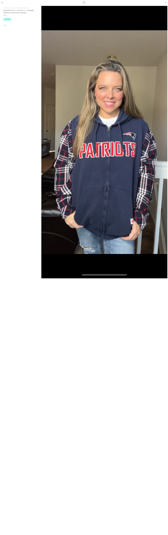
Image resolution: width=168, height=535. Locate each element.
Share (4, 25)
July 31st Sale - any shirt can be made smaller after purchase (16, 8)
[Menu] (2, 3)
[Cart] (166, 3)
